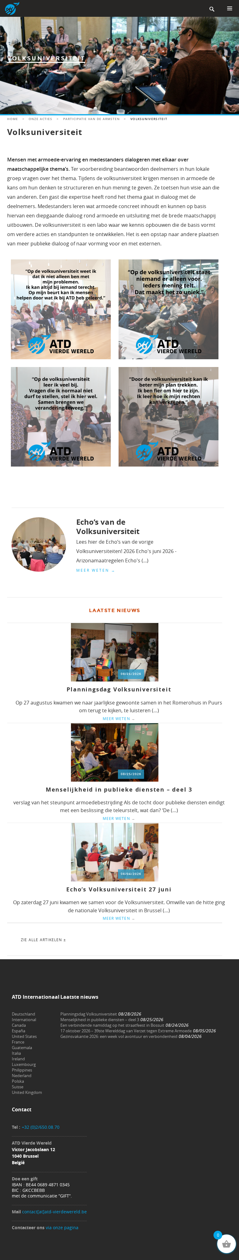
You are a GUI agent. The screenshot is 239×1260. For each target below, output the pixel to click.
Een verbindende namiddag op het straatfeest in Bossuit (112, 1025)
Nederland (21, 1075)
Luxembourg (24, 1064)
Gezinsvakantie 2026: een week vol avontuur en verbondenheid (118, 1036)
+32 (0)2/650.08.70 (40, 1127)
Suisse (17, 1087)
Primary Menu (229, 8)
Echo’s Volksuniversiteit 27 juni (119, 889)
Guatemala (22, 1047)
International (24, 1019)
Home (12, 119)
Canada (19, 1025)
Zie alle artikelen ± (43, 939)
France (18, 1042)
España (18, 1031)
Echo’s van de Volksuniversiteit (107, 527)
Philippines (22, 1070)
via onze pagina (62, 1227)
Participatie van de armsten (91, 119)
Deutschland (23, 1014)
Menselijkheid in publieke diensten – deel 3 (119, 789)
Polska (18, 1081)
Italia (16, 1053)
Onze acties (40, 119)
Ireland (18, 1059)
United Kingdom (27, 1092)
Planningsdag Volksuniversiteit (119, 689)
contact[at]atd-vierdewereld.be (54, 1212)
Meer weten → (96, 570)
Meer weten (119, 718)
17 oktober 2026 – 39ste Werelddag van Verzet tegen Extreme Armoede (126, 1031)
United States (24, 1036)
